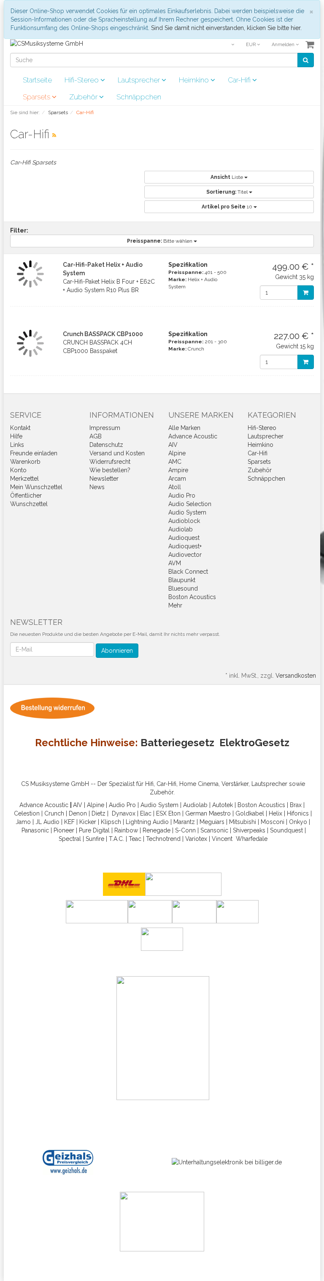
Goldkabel (249, 813)
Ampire (178, 470)
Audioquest (184, 537)
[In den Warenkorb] (305, 292)
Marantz (184, 821)
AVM (174, 563)
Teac (135, 838)
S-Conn (185, 830)
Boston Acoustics (192, 597)
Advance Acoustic (192, 436)
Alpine (177, 453)
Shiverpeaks (249, 830)
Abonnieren (117, 650)
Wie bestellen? (109, 470)
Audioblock (184, 520)
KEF (69, 821)
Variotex (196, 838)
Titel (227, 192)
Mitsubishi (242, 821)
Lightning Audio (147, 821)
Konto (18, 470)
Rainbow (126, 830)
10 (228, 207)
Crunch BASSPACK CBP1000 (103, 334)
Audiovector (185, 554)
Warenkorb (25, 461)
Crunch (54, 813)
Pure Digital (94, 830)
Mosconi (272, 821)
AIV (173, 444)
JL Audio (47, 821)
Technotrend (163, 838)
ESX (161, 813)
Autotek (222, 805)
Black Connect (188, 571)
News (97, 487)
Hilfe (16, 436)
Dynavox (123, 813)
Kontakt (20, 427)
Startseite (37, 80)
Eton (174, 813)
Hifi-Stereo (82, 80)
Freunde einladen (33, 453)
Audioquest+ (185, 546)
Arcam (177, 478)
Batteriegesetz (177, 742)
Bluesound (183, 588)
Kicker (87, 821)
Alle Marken (184, 427)
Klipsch (111, 821)
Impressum (104, 427)
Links (17, 444)
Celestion (27, 813)
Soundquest (286, 830)
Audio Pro (181, 495)
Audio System (187, 512)
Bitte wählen (160, 241)
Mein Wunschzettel (36, 487)
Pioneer (64, 830)
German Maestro (208, 813)
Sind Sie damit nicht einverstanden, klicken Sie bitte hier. (226, 28)
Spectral (70, 838)
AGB (95, 436)
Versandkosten (295, 675)
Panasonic (35, 830)
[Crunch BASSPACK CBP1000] (30, 343)
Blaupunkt (181, 580)
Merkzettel (24, 478)
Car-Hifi (240, 80)
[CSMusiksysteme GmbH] (46, 43)
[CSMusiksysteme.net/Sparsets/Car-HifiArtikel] (54, 135)
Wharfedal (250, 838)
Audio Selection (189, 504)
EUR (251, 44)
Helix (275, 813)
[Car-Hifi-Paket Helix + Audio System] (30, 273)
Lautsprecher (140, 80)
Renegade (156, 830)
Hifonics (298, 813)
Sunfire (95, 838)
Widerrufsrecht (109, 461)
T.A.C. (116, 838)
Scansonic (214, 830)
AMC (174, 461)
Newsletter (104, 478)
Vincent (222, 838)
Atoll (174, 487)
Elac (145, 813)
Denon (78, 813)
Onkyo (298, 821)
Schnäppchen (138, 97)
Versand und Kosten (117, 453)
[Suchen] (305, 60)
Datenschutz (106, 444)
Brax (296, 805)
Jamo (23, 821)
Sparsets (37, 97)
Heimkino (195, 80)
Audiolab (180, 529)
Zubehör (84, 97)
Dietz (98, 813)
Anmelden (284, 44)
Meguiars (212, 821)
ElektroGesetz (254, 742)
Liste (227, 177)
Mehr (175, 605)
